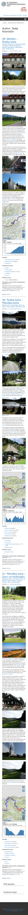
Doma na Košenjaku (12, 782)
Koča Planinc (8, 845)
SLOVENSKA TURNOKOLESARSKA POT (16, 909)
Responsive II (8, 910)
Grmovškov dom (9, 843)
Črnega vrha (13, 620)
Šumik (23, 345)
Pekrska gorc (8, 269)
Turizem (7, 280)
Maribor (7, 268)
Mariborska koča (9, 261)
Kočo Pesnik (14, 432)
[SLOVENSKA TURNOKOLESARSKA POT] (14, 4)
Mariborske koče (18, 153)
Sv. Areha (13, 198)
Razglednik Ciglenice (10, 271)
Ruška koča (8, 263)
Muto (20, 681)
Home (4, 22)
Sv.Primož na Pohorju (7, 674)
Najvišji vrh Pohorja (9, 853)
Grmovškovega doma (9, 658)
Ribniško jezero (8, 547)
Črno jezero (8, 542)
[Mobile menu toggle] (25, 19)
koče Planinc (19, 664)
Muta (6, 861)
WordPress (20, 910)
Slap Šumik (8, 540)
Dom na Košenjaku (9, 847)
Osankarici (16, 389)
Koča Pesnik (8, 534)
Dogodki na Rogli (9, 552)
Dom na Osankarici (9, 530)
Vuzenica (17, 678)
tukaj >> (10, 283)
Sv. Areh (7, 275)
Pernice (7, 857)
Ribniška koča (8, 535)
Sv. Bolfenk (7, 273)
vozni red (17, 290)
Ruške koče (5, 200)
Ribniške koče (17, 467)
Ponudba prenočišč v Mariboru (12, 259)
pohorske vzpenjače (11, 140)
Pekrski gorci (22, 133)
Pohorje (9, 294)
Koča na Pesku (8, 532)
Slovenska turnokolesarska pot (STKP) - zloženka (15, 15)
